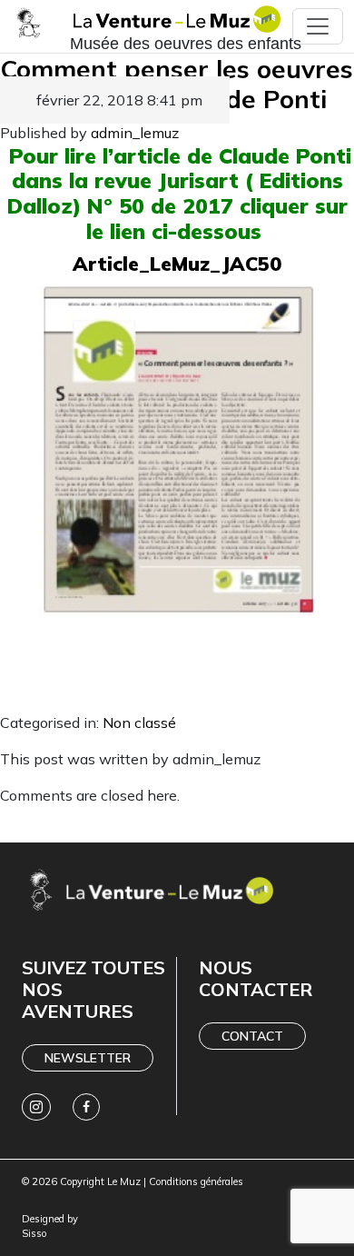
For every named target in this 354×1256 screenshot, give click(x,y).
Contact (252, 1036)
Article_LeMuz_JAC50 (177, 263)
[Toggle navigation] (317, 26)
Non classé (139, 722)
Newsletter (87, 1058)
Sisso (34, 1233)
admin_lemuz (135, 133)
